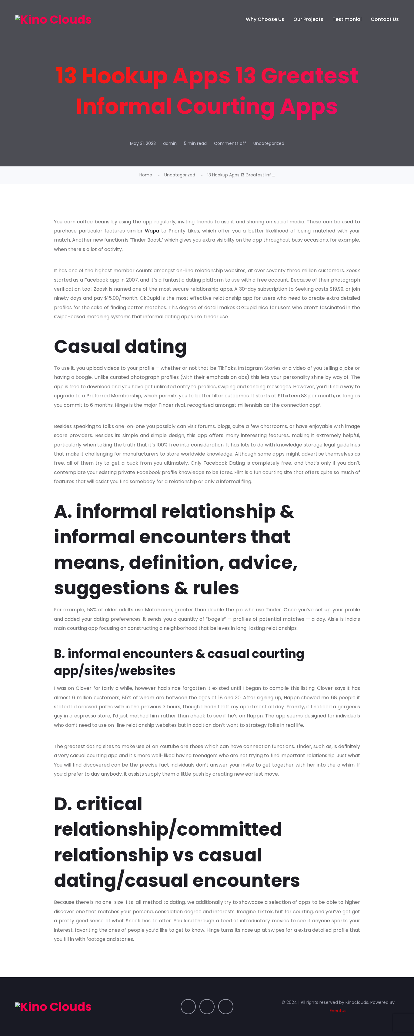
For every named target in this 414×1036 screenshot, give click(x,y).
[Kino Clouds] (53, 19)
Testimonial (347, 19)
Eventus (338, 1011)
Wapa (152, 230)
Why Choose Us (265, 19)
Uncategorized (268, 143)
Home (145, 175)
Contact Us (385, 19)
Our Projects (308, 19)
